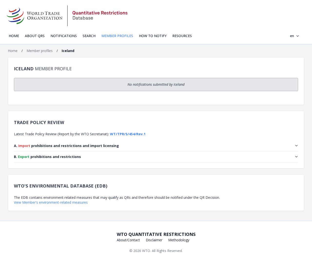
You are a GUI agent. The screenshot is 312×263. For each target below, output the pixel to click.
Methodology (178, 240)
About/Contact (128, 240)
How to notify (152, 35)
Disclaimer (154, 240)
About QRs (35, 35)
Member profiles (117, 35)
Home (14, 35)
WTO (146, 250)
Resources (182, 35)
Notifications (63, 35)
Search (89, 35)
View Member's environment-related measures (51, 202)
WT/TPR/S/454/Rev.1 (128, 134)
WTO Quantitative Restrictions (156, 234)
